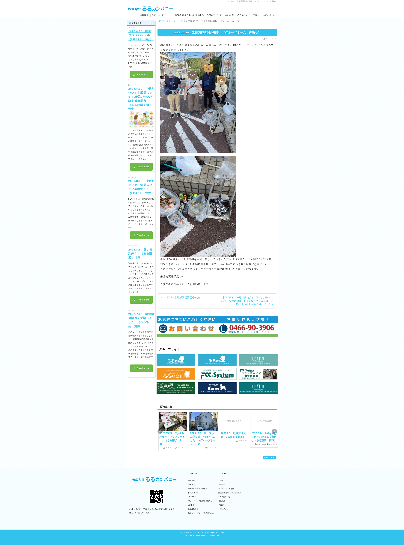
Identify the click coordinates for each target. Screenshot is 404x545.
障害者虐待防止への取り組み (189, 15)
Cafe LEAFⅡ (193, 509)
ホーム (221, 480)
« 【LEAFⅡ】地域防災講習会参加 (180, 297)
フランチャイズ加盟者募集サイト (201, 501)
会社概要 (229, 15)
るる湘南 (191, 480)
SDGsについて (214, 15)
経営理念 (144, 15)
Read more (142, 74)
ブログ (221, 505)
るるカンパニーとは (162, 15)
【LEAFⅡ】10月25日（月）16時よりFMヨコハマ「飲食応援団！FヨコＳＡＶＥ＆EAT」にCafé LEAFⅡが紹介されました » (247, 301)
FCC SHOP (192, 497)
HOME (161, 21)
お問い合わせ (269, 15)
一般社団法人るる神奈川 (197, 489)
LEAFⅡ (191, 505)
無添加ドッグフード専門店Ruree (201, 513)
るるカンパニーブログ (248, 15)
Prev (160, 431)
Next (274, 431)
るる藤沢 (191, 484)
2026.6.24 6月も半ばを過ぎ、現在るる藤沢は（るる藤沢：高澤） (264, 437)
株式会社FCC (193, 493)
